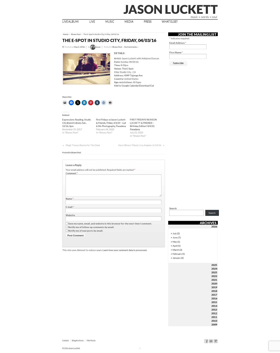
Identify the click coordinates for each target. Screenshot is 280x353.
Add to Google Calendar (126, 85)
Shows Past (76, 34)
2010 (214, 320)
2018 (214, 290)
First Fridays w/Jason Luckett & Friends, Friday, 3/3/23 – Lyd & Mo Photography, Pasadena (111, 122)
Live (92, 21)
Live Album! (70, 21)
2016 (214, 298)
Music (109, 21)
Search (173, 208)
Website (70, 215)
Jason (97, 47)
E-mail (69, 206)
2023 (214, 272)
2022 (214, 276)
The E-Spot (128, 68)
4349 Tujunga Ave (133, 75)
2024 (214, 268)
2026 (214, 226)
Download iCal (146, 85)
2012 (214, 313)
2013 (214, 309)
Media (128, 21)
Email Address (177, 42)
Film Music (91, 340)
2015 (214, 302)
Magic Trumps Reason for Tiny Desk (83, 145)
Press (148, 21)
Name (69, 198)
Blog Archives (78, 340)
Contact (65, 340)
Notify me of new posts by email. (85, 230)
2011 (214, 317)
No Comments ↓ (131, 47)
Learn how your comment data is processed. (125, 250)
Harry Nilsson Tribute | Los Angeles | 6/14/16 (139, 145)
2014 (214, 305)
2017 (214, 294)
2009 (214, 324)
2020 (214, 283)
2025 (214, 264)
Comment (72, 173)
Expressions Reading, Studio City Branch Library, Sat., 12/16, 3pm (76, 122)
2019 (214, 287)
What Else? (169, 21)
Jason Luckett (170, 9)
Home (65, 34)
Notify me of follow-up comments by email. (91, 227)
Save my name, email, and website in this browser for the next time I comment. (110, 223)
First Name (176, 52)
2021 (214, 279)
